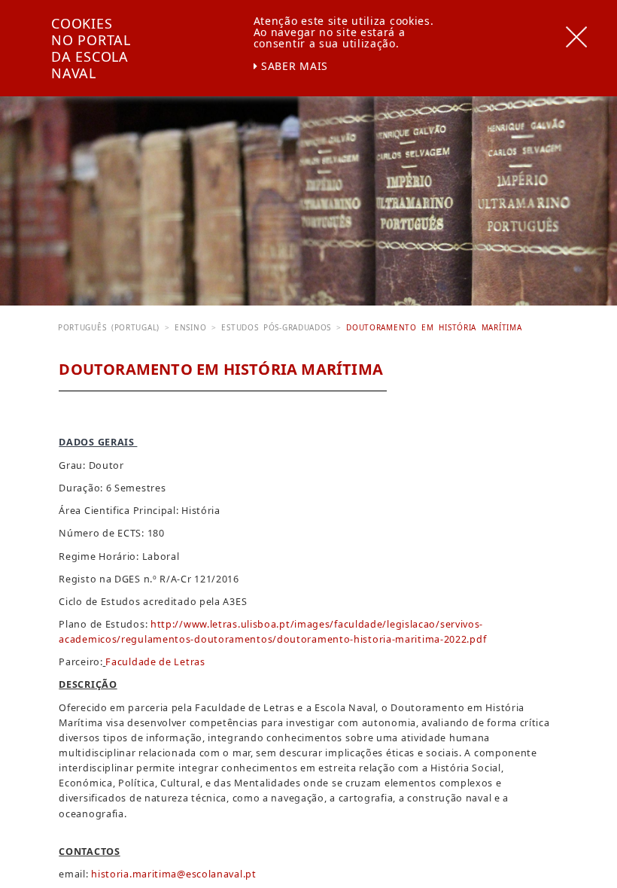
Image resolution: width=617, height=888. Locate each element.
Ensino (190, 327)
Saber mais (292, 66)
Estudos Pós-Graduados (276, 327)
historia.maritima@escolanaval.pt (173, 874)
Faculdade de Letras (155, 661)
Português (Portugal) (109, 327)
